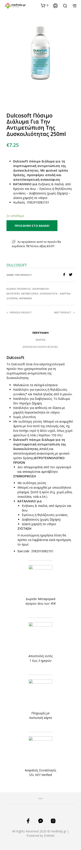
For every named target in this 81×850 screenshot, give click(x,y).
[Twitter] (72, 275)
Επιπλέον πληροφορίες (40, 347)
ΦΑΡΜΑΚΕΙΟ (25, 298)
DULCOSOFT (16, 265)
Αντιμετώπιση (29, 293)
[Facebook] (65, 275)
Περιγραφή (40, 333)
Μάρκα (41, 340)
